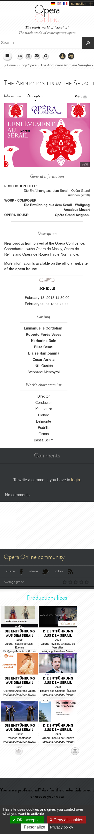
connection (78, 4)
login (75, 480)
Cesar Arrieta (44, 359)
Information (12, 96)
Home (11, 65)
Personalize (34, 827)
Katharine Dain (43, 340)
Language (20, 56)
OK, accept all (29, 820)
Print (78, 96)
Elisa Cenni (43, 346)
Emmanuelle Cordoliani (43, 327)
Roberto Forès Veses (43, 334)
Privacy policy (61, 827)
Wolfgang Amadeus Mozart (77, 207)
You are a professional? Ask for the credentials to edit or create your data (47, 793)
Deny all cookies (68, 820)
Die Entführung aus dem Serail (48, 204)
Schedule (28, 56)
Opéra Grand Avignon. (72, 214)
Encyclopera (28, 65)
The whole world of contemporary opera (47, 32)
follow (58, 571)
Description (35, 96)
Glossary (37, 56)
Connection (62, 56)
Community (71, 56)
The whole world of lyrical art (47, 27)
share (10, 571)
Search (45, 56)
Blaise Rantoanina (43, 353)
